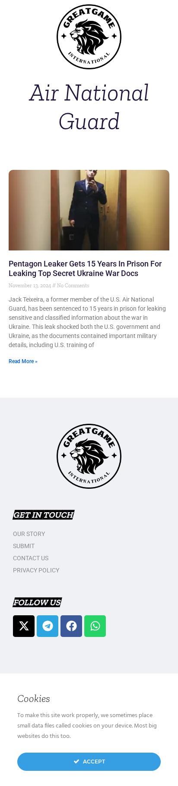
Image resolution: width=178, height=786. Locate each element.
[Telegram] (47, 626)
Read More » (23, 361)
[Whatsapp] (95, 626)
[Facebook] (71, 626)
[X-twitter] (24, 626)
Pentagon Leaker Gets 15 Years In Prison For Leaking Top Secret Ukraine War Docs (85, 268)
